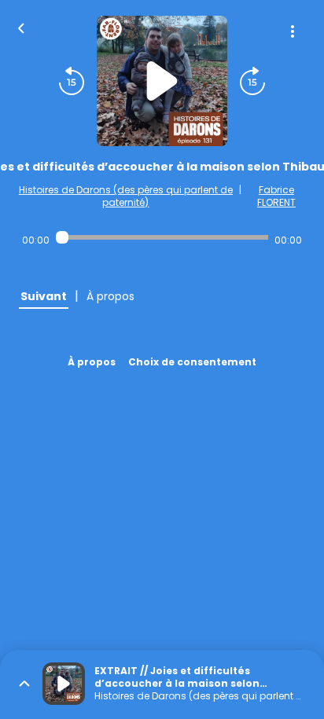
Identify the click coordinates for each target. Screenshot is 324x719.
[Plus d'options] (292, 31)
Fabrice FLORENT (276, 196)
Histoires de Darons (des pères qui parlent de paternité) (126, 196)
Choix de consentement (192, 362)
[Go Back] (21, 27)
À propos (92, 362)
